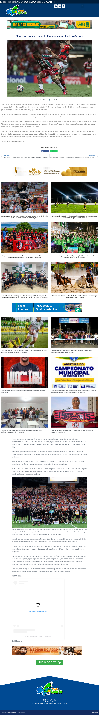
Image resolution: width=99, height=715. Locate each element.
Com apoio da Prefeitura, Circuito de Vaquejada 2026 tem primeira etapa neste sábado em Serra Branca (74, 296)
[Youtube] (59, 6)
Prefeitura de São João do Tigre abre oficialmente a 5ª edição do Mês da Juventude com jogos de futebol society (74, 217)
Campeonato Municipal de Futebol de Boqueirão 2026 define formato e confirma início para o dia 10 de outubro (22, 431)
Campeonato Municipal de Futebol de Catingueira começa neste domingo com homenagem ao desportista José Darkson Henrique (73, 391)
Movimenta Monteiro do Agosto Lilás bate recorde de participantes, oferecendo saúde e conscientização (71, 351)
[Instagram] (63, 6)
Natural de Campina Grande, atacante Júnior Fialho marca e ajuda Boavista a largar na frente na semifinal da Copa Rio (24, 351)
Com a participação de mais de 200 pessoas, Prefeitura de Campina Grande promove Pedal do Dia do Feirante (74, 256)
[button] (82, 6)
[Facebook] (56, 6)
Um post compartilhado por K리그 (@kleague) (38, 636)
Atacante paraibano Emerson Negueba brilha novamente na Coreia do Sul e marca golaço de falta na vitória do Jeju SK (24, 217)
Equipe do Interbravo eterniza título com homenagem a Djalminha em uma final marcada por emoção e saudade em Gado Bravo (24, 256)
